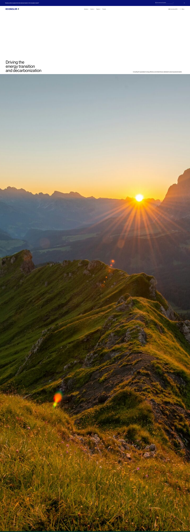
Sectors (92, 9)
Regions (98, 9)
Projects (104, 9)
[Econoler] (12, 9)
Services (86, 9)
